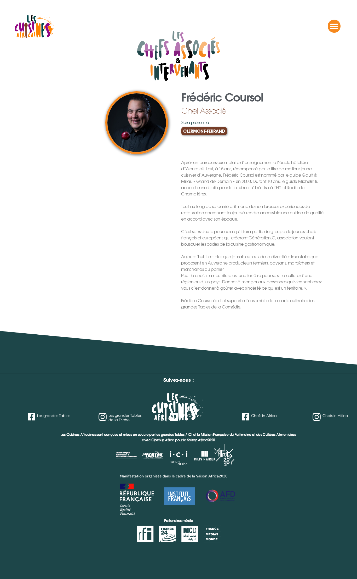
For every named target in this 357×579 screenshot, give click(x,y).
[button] (334, 26)
